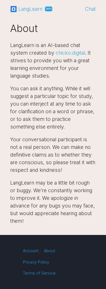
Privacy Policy (36, 262)
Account (31, 250)
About (49, 250)
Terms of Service (39, 273)
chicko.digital (70, 53)
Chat (90, 9)
